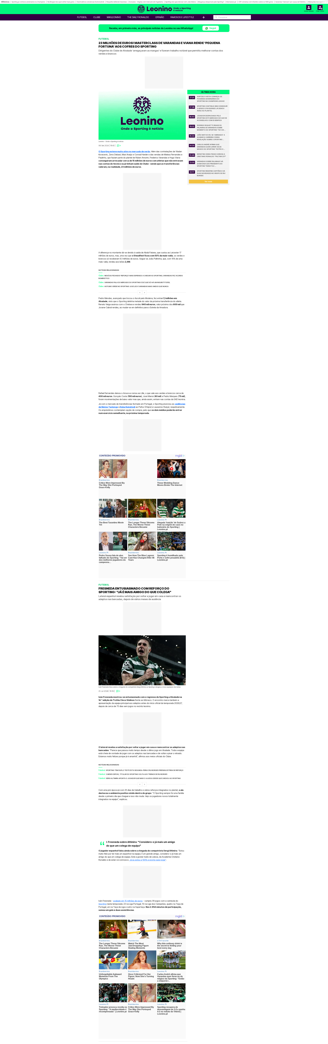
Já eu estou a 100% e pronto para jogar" (147, 837)
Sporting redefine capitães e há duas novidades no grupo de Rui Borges (211, 173)
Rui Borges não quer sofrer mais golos (61, 2)
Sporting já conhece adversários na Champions (28, 2)
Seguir (212, 28)
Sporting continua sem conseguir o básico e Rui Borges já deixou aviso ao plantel (212, 108)
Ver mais (208, 181)
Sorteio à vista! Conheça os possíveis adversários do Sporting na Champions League (210, 99)
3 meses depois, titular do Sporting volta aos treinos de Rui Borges (136, 752)
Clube (96, 17)
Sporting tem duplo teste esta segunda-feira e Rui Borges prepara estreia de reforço (144, 748)
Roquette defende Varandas (116, 2)
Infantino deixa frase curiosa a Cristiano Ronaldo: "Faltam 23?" (211, 155)
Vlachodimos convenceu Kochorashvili (90, 2)
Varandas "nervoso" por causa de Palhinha (290, 2)
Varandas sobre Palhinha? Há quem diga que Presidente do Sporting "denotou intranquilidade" (210, 163)
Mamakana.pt (231, 2)
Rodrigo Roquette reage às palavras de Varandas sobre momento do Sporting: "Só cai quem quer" (210, 127)
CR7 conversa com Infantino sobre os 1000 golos (256, 2)
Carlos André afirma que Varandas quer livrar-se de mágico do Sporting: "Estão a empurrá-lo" (210, 147)
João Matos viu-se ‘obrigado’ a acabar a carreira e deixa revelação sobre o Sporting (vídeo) (211, 137)
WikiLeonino (114, 17)
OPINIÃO (159, 17)
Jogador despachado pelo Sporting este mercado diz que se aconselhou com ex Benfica (212, 118)
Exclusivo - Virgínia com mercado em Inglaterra (146, 2)
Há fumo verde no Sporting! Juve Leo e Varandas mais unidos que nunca (136, 286)
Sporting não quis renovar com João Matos (180, 2)
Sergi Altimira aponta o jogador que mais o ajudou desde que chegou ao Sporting (143, 756)
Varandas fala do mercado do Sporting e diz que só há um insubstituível (137, 282)
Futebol (82, 17)
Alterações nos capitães (316, 2)
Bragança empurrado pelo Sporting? (211, 2)
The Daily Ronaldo (138, 17)
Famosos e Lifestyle (182, 17)
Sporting (102, 881)
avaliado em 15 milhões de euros (128, 878)
